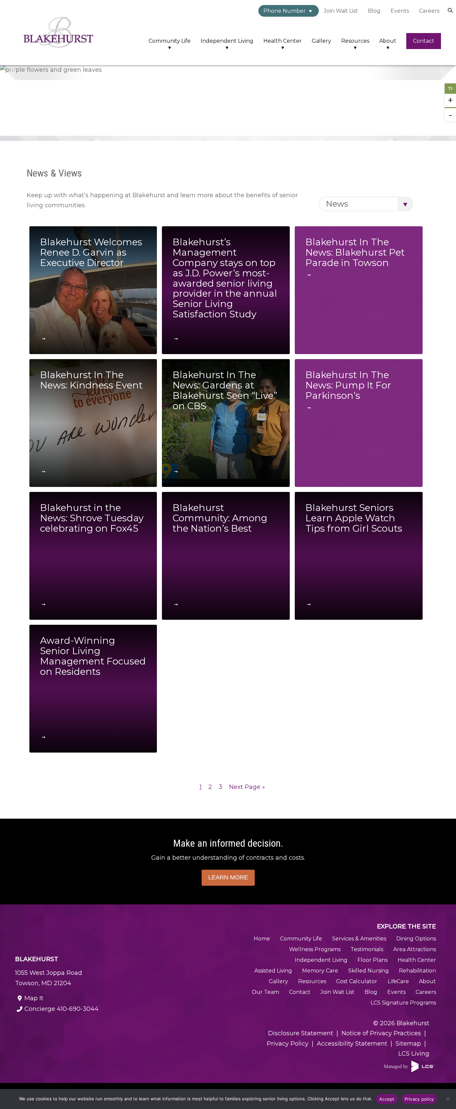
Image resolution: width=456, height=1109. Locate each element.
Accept (387, 1099)
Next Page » (247, 787)
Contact (423, 41)
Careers (429, 11)
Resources (355, 41)
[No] (447, 1099)
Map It (33, 998)
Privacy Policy (287, 1043)
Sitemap (408, 1043)
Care (398, 981)
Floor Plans (373, 960)
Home (262, 938)
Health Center (282, 41)
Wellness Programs (314, 949)
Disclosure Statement (300, 1033)
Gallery (321, 41)
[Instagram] (89, 1028)
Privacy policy (419, 1099)
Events (400, 11)
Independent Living (227, 41)
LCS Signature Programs (403, 1003)
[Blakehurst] (58, 32)
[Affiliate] (409, 1066)
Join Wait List (341, 11)
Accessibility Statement (352, 1043)
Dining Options (416, 938)
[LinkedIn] (139, 1028)
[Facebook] (38, 1028)
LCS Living (413, 1053)
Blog (374, 11)
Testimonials (367, 949)
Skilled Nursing (368, 970)
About (387, 41)
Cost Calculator (356, 981)
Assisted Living (273, 970)
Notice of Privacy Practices (381, 1033)
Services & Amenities (359, 938)
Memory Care (320, 970)
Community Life (170, 41)
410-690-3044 (61, 1009)
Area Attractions (414, 949)
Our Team (265, 992)
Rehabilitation (417, 970)
